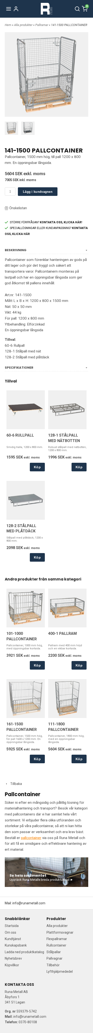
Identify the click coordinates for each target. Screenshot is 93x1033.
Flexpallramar (56, 939)
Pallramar (42, 25)
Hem (8, 25)
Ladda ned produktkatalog (24, 952)
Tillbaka (15, 784)
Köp (37, 467)
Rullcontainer (56, 945)
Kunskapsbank (16, 945)
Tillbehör (53, 965)
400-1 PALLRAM (62, 633)
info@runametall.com (28, 903)
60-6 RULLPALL (20, 435)
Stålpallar (53, 952)
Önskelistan (18, 208)
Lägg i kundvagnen (37, 191)
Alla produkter (23, 25)
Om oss (10, 932)
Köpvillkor (12, 965)
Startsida (12, 926)
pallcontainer (31, 838)
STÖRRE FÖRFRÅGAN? (46, 222)
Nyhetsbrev (13, 958)
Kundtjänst (13, 939)
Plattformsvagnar (59, 932)
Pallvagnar (54, 958)
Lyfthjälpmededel (59, 971)
